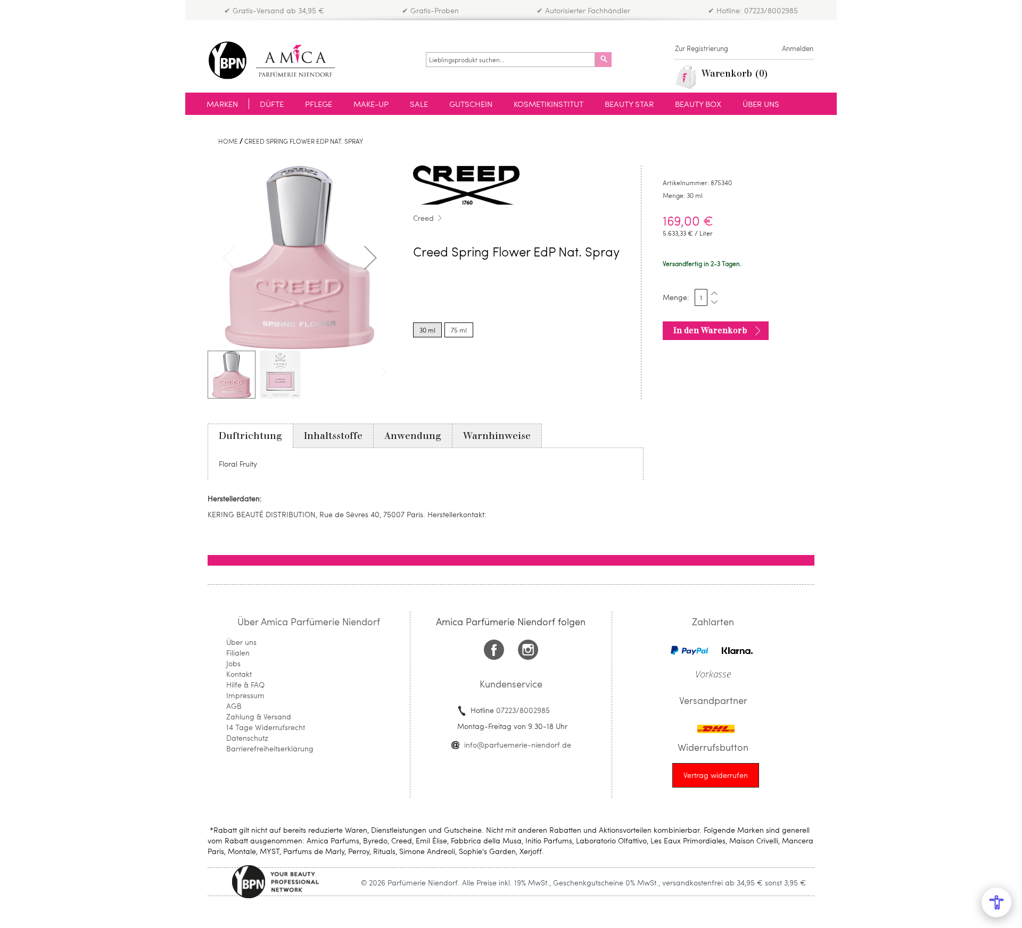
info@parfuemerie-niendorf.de (517, 745)
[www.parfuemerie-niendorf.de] (280, 60)
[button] (370, 257)
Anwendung (412, 436)
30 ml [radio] (427, 330)
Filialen (238, 653)
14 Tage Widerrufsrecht (265, 727)
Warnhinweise (497, 436)
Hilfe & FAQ (245, 685)
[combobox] (510, 59)
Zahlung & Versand (258, 716)
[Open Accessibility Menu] (996, 902)
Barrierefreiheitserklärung (270, 748)
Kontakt (239, 674)
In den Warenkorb (710, 330)
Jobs (233, 663)
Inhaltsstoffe (333, 436)
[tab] (250, 436)
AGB (234, 706)
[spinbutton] (701, 297)
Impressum (245, 695)
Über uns (241, 642)
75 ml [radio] (459, 330)
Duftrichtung (250, 436)
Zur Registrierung (701, 48)
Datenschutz (247, 738)
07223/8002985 (523, 710)
